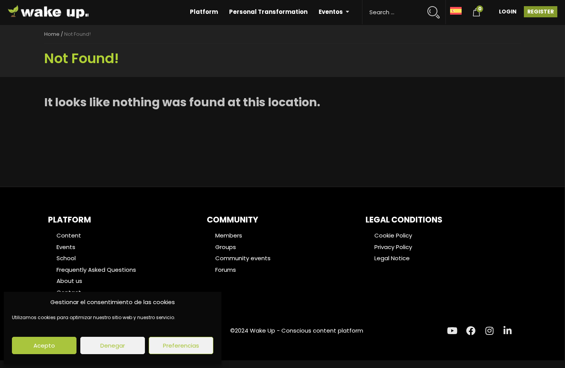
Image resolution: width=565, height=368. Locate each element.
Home (52, 34)
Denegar (112, 345)
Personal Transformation (268, 12)
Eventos (331, 12)
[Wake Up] (49, 12)
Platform (204, 12)
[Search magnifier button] (436, 8)
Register (540, 11)
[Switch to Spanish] (456, 10)
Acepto (44, 345)
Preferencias (181, 345)
